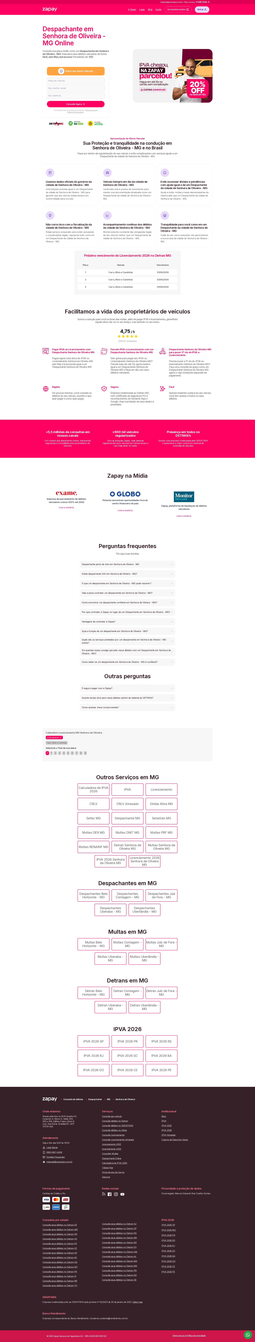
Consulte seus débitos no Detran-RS (119, 1233)
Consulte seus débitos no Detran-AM (119, 1252)
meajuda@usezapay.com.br (59, 1162)
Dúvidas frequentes (55, 1157)
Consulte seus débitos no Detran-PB (119, 1270)
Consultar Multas (110, 1153)
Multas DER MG (93, 832)
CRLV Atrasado (127, 804)
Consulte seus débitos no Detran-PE (59, 1243)
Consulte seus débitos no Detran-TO (59, 1285)
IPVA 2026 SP (93, 1041)
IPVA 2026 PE (161, 1070)
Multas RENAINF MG (93, 847)
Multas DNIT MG (127, 832)
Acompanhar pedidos (176, 9)
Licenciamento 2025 (111, 1144)
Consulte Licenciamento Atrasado (118, 1139)
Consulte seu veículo (112, 1116)
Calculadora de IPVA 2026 (93, 789)
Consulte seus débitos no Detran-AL (119, 1256)
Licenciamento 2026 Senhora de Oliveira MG (144, 861)
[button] (127, 564)
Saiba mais (137, 1302)
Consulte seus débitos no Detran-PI (59, 1276)
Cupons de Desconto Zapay (175, 1139)
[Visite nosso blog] (103, 1194)
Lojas (142, 9)
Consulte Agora (74, 104)
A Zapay (132, 9)
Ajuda (158, 9)
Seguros (106, 1177)
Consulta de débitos (73, 1099)
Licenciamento (161, 789)
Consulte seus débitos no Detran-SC (59, 1239)
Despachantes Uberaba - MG (110, 909)
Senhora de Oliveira (125, 1099)
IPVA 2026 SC (127, 1056)
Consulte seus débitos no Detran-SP (119, 1228)
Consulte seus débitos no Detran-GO (59, 1262)
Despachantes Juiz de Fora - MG (161, 895)
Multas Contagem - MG (127, 944)
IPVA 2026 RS (161, 1041)
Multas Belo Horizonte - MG (93, 944)
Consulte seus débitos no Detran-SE (119, 1280)
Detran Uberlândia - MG (144, 1007)
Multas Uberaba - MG (110, 958)
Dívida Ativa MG (161, 804)
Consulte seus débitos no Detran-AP (59, 1253)
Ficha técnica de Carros (113, 1172)
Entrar (200, 9)
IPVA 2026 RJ (93, 1056)
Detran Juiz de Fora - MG (161, 992)
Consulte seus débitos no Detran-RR (59, 1281)
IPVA (127, 789)
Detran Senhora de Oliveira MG (127, 846)
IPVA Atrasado (169, 1135)
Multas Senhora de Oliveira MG (161, 846)
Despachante (95, 1099)
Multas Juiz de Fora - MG (161, 944)
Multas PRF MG (161, 832)
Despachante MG (127, 818)
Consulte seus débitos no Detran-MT (60, 1267)
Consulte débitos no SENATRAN (117, 1125)
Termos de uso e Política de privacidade (82, 111)
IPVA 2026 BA (161, 1056)
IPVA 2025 (167, 1125)
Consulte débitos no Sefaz (114, 1130)
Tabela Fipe (107, 1167)
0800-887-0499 (54, 1152)
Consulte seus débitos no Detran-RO (119, 1275)
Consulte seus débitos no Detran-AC (59, 1257)
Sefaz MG (93, 818)
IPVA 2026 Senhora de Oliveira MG (110, 861)
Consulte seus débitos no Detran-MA (119, 1261)
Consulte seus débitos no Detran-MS (119, 1266)
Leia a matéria (66, 507)
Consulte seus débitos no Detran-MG (60, 1229)
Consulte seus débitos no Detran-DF (59, 1225)
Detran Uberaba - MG (110, 1007)
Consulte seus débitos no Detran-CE (59, 1248)
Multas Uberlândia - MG (144, 958)
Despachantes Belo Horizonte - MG (93, 895)
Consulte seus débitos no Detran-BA (119, 1242)
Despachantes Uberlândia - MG (144, 909)
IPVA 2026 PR (127, 1041)
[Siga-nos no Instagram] (116, 1194)
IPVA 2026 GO (93, 1070)
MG (108, 1099)
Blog (150, 9)
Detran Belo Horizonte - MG (93, 992)
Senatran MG (161, 818)
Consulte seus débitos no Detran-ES (119, 1247)
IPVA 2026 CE (127, 1070)
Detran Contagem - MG (127, 992)
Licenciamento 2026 (111, 1149)
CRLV (93, 804)
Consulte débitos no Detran (115, 1121)
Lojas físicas (52, 1147)
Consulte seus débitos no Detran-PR (59, 1234)
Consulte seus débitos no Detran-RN (119, 1238)
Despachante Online (111, 1158)
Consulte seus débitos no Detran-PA (59, 1271)
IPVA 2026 (167, 1130)
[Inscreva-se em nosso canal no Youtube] (122, 1194)
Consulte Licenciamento (113, 1135)
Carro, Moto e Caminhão (57, 743)
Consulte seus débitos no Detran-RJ (119, 1224)
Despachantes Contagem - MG (127, 895)
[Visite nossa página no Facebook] (109, 1194)
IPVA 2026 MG (169, 1230)
